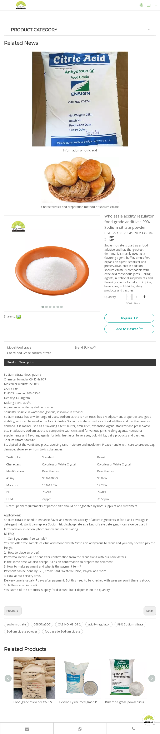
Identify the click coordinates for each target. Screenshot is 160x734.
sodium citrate (16, 624)
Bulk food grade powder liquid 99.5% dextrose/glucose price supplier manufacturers (126, 702)
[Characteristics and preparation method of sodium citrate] (80, 180)
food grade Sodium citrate (62, 631)
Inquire (126, 318)
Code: (11, 353)
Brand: (79, 347)
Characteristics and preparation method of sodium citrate (80, 207)
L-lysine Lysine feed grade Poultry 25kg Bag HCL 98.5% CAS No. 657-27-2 (80, 702)
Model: (11, 347)
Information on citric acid (80, 150)
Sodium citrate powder (22, 631)
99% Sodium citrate (130, 624)
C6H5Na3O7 (42, 624)
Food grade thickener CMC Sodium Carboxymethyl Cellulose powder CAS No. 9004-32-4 (34, 702)
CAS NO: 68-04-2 (69, 624)
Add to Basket (127, 329)
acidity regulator (99, 624)
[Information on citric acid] (80, 98)
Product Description (20, 362)
